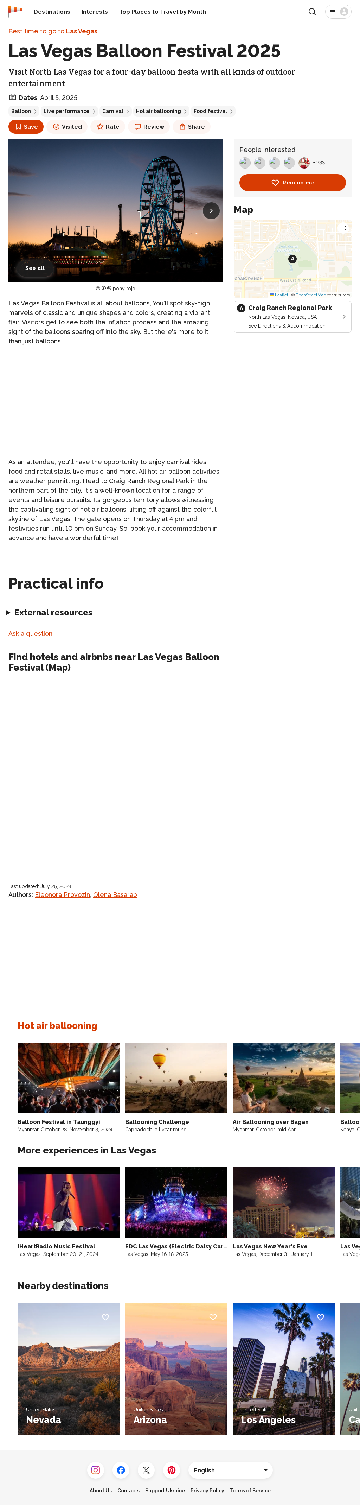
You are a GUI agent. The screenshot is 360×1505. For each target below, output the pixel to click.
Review (153, 127)
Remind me (298, 182)
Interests (95, 11)
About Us (101, 1490)
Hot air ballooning (158, 111)
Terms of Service (250, 1490)
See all (35, 268)
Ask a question (30, 633)
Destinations (52, 11)
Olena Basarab (115, 894)
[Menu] (338, 12)
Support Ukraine (165, 1490)
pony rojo (124, 288)
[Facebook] (120, 1470)
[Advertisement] (115, 401)
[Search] (312, 12)
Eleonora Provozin (62, 894)
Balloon (21, 111)
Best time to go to (52, 31)
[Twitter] (146, 1470)
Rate (113, 127)
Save (31, 127)
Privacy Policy (207, 1490)
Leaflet (281, 294)
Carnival (112, 111)
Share (196, 127)
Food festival (210, 111)
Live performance (67, 111)
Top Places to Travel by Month (162, 11)
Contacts (128, 1490)
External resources (53, 612)
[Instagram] (95, 1470)
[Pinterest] (171, 1470)
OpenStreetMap (311, 294)
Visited (72, 127)
